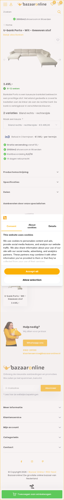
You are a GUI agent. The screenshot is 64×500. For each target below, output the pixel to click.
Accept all (32, 271)
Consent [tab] (11, 226)
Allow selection (32, 280)
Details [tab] (52, 226)
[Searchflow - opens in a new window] (57, 217)
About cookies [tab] (32, 226)
